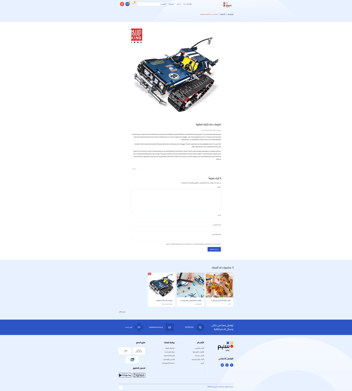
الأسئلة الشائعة (169, 356)
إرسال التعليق (214, 249)
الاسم (219, 215)
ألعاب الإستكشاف (197, 359)
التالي (134, 169)
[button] (127, 4)
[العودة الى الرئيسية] (227, 4)
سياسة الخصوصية (168, 363)
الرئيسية (186, 4)
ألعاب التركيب (199, 348)
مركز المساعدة (169, 352)
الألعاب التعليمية (198, 352)
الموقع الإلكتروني (216, 234)
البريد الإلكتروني (216, 225)
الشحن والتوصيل (169, 359)
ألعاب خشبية (199, 356)
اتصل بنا (163, 4)
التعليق (219, 187)
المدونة (171, 4)
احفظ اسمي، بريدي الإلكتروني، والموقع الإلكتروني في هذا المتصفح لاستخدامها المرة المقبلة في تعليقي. (192, 244)
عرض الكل (122, 312)
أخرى (202, 363)
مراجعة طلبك (170, 348)
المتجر (179, 4)
